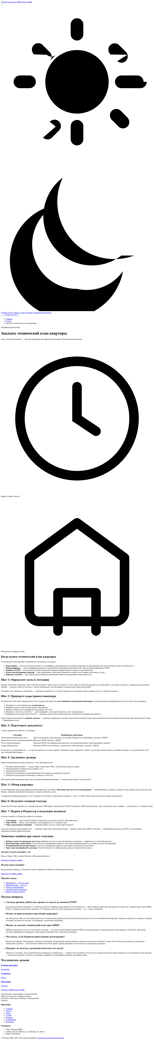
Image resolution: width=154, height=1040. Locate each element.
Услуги (11, 313)
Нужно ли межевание (15, 887)
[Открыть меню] (2, 315)
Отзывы (29, 313)
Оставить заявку (16, 860)
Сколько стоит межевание (16, 889)
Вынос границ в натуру (15, 892)
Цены (16, 313)
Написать (5, 860)
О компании (38, 313)
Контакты (47, 313)
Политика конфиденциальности (51, 1038)
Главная (4, 313)
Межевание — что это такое (17, 883)
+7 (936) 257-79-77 (10, 315)
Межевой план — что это (16, 885)
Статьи (22, 313)
